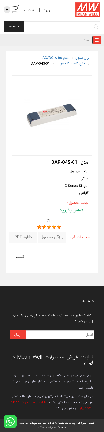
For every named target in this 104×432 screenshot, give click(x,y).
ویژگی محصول (52, 237)
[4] (54, 227)
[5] (59, 227)
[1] (39, 227)
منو (86, 40)
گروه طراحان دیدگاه (48, 427)
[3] (49, 227)
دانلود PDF (23, 237)
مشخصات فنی (81, 237)
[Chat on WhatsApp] (10, 421)
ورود (47, 10)
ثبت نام (29, 10)
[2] (44, 227)
